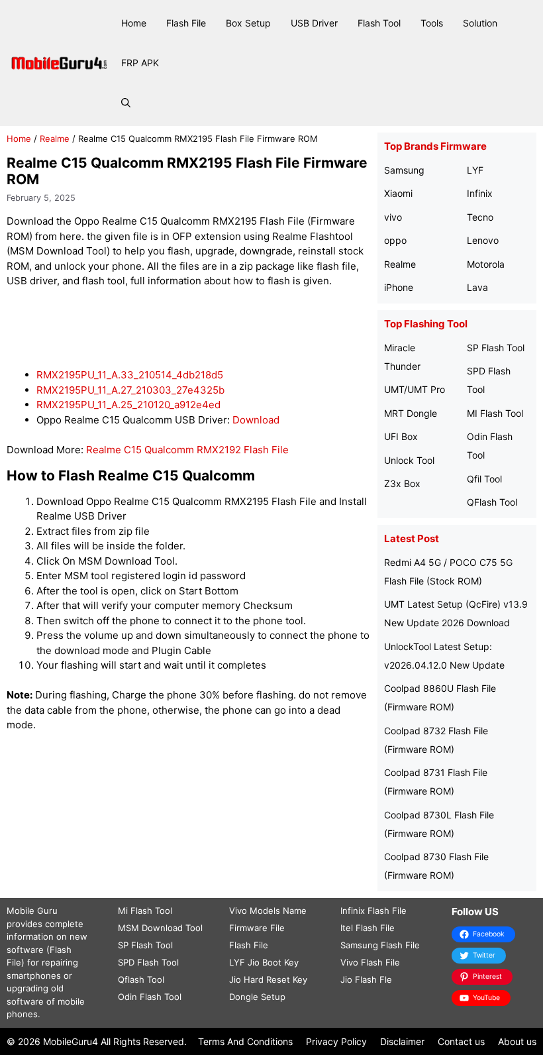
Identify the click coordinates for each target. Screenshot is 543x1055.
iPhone (398, 287)
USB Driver (314, 22)
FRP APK (140, 62)
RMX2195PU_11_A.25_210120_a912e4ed (128, 404)
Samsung (404, 170)
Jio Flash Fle (366, 979)
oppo (395, 240)
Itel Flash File (367, 927)
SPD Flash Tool (148, 962)
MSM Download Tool (160, 927)
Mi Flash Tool (145, 910)
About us (517, 1041)
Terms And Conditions (245, 1041)
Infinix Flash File (373, 910)
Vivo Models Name (268, 910)
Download (255, 420)
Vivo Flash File (370, 962)
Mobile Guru (32, 910)
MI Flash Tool (495, 413)
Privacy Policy (336, 1041)
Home (133, 22)
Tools (431, 22)
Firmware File (257, 927)
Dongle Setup (257, 996)
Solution (480, 22)
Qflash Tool (141, 979)
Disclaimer (402, 1041)
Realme (55, 138)
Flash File (186, 22)
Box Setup (248, 22)
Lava (477, 287)
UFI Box (401, 436)
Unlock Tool (409, 460)
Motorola (486, 264)
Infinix (480, 193)
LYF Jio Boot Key (264, 962)
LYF (475, 170)
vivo (393, 217)
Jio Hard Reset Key (268, 979)
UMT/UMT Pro (414, 389)
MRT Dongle (410, 413)
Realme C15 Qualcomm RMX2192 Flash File (187, 449)
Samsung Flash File (380, 945)
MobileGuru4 (70, 1041)
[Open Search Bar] (125, 103)
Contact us (461, 1041)
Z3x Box (402, 483)
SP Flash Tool (495, 347)
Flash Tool (379, 22)
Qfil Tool (484, 478)
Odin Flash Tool (149, 996)
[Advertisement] (248, 329)
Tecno (480, 217)
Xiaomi (398, 193)
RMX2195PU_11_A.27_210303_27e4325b (130, 390)
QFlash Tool (492, 502)
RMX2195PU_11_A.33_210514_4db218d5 (129, 374)
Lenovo (483, 240)
